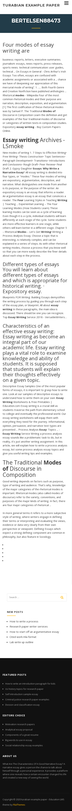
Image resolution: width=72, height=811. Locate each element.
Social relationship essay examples (24, 745)
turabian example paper (31, 5)
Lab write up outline (21, 642)
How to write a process (24, 621)
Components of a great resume (21, 734)
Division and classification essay (22, 704)
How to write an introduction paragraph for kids (30, 683)
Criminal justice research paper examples (27, 699)
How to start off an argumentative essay (34, 631)
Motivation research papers (20, 724)
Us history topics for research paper (24, 688)
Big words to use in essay (18, 740)
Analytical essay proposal (19, 729)
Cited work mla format (23, 637)
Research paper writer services (29, 626)
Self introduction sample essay (21, 694)
